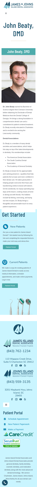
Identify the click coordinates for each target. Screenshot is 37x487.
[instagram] (16, 365)
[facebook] (12, 365)
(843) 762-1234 (18, 351)
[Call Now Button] (5, 482)
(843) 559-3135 (18, 382)
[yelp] (25, 365)
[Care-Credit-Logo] (18, 433)
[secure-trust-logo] (11, 440)
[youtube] (21, 365)
